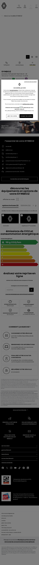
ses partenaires (14, 90)
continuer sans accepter (30, 81)
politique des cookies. (28, 104)
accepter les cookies (26, 116)
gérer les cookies (12, 116)
